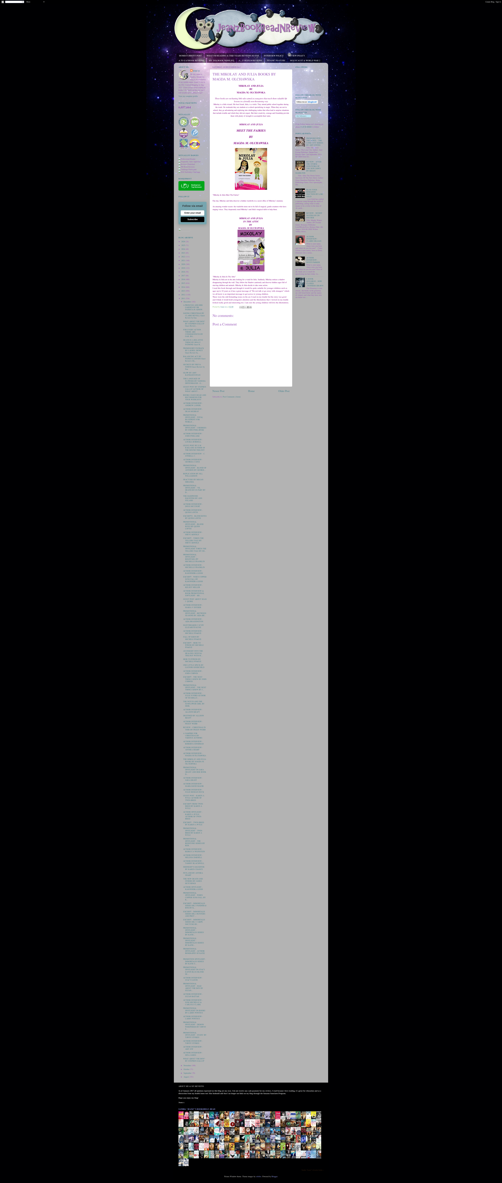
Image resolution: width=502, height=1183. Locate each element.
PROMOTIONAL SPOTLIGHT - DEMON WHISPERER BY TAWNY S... (194, 1025)
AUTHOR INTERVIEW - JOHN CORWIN (193, 672)
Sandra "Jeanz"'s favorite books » (313, 1170)
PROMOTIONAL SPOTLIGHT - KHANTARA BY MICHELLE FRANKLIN (194, 558)
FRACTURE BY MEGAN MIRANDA (193, 480)
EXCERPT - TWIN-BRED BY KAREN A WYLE (193, 823)
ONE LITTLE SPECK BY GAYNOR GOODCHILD (193, 666)
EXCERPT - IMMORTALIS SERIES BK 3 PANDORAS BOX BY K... (194, 905)
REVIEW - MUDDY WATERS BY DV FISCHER (314, 215)
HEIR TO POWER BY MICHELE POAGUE (192, 660)
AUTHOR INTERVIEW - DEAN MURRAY (193, 410)
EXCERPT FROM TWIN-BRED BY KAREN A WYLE (193, 806)
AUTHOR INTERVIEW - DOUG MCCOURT (193, 505)
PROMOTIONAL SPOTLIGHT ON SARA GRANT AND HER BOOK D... (194, 770)
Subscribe (192, 219)
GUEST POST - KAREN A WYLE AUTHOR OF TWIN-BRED (193, 797)
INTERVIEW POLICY (274, 55)
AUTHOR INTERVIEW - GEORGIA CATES (193, 460)
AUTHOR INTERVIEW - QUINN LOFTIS (193, 511)
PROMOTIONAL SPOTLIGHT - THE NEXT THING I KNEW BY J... (194, 687)
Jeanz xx (196, 70)
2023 (183, 253)
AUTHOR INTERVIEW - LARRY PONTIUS (193, 1017)
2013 (183, 291)
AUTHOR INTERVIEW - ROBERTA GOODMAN (193, 742)
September (188, 1073)
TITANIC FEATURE (276, 60)
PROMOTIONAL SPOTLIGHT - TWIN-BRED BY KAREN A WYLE (193, 831)
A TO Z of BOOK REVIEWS (191, 60)
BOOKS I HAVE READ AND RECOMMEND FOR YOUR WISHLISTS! (194, 397)
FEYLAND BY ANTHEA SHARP (193, 874)
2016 (183, 279)
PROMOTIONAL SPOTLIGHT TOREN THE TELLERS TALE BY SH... (194, 548)
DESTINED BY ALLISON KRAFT (193, 716)
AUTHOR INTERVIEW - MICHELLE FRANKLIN (194, 566)
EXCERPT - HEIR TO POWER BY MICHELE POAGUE (193, 645)
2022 (183, 256)
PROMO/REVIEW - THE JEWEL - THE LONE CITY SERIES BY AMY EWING (314, 141)
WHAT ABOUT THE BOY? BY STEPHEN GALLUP (194, 1059)
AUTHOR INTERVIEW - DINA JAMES (193, 1053)
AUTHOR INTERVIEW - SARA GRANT (193, 779)
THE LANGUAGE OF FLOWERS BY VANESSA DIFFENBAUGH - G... (194, 380)
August (186, 1077)
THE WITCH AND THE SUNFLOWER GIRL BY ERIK (193, 703)
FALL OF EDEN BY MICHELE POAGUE (192, 638)
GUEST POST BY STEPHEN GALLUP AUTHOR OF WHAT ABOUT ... (194, 389)
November (188, 1065)
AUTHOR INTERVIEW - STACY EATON (193, 978)
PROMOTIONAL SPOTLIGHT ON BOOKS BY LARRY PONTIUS (194, 1010)
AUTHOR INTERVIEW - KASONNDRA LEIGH (193, 572)
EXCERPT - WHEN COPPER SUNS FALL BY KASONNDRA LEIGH (195, 579)
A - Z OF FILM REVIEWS (250, 60)
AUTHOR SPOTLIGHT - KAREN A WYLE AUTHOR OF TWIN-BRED (193, 815)
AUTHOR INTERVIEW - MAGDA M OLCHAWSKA (194, 754)
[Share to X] (245, 307)
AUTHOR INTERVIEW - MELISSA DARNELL (193, 856)
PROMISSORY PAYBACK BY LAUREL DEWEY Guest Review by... (193, 350)
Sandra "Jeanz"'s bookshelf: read (196, 1109)
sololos (258, 1176)
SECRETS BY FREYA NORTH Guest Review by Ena (194, 366)
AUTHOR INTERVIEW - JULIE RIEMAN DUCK (193, 790)
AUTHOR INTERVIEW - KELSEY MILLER (193, 586)
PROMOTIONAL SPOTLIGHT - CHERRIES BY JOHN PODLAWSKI (194, 427)
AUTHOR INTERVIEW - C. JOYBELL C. (194, 454)
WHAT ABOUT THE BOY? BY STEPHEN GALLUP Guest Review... (194, 323)
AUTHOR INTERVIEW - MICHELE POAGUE (193, 632)
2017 (183, 275)
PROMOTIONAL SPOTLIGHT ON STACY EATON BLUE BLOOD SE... (194, 970)
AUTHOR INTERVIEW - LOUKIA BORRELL (193, 440)
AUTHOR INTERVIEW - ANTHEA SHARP (193, 748)
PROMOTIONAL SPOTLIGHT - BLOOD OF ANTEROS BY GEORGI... (194, 467)
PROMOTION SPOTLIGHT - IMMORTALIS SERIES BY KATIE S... (194, 961)
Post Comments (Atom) (232, 396)
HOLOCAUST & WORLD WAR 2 (305, 60)
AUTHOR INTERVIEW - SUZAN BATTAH (193, 995)
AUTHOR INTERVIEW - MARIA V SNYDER (193, 606)
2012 (183, 294)
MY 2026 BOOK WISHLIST (221, 60)
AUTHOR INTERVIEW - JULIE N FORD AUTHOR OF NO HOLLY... (194, 695)
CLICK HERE (306, 127)
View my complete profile (188, 96)
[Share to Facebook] (248, 307)
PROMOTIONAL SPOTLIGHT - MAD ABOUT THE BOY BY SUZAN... (193, 987)
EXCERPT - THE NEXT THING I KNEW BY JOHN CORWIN (194, 679)
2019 (183, 268)
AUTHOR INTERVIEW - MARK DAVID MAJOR (193, 784)
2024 (183, 249)
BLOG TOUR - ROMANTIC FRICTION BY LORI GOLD (314, 193)
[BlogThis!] (243, 307)
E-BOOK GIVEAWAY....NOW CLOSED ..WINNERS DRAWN (314, 282)
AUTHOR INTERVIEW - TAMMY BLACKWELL (193, 862)
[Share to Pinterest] (250, 307)
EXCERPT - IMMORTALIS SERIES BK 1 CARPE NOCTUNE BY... (194, 921)
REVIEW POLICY (297, 55)
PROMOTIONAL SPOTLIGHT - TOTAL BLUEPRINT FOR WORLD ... (193, 418)
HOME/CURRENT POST (190, 55)
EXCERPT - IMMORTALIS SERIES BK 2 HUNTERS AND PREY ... (194, 913)
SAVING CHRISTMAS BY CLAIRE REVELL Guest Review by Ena (194, 315)
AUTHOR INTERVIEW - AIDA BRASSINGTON (193, 620)
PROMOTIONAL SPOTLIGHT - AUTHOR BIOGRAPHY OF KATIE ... (194, 952)
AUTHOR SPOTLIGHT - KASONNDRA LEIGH (193, 888)
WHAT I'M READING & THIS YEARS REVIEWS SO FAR (233, 55)
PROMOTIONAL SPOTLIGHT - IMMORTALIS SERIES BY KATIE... (193, 931)
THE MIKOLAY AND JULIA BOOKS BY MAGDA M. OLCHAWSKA (194, 761)
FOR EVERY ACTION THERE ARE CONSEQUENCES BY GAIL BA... (193, 333)
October (187, 1069)
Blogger (274, 1176)
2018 (183, 272)
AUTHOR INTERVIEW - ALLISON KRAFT (193, 710)
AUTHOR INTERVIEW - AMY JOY (193, 1048)
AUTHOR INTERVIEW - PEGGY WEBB (193, 722)
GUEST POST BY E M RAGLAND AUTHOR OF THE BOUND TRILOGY (194, 447)
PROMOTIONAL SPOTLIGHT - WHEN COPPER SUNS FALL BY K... (194, 896)
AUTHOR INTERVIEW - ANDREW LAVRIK (193, 404)
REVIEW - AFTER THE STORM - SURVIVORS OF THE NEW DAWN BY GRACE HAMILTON (308, 167)
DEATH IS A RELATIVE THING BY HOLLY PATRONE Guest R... (193, 342)
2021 (183, 260)
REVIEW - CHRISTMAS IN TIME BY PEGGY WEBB (194, 728)
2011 (183, 298)
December (188, 301)
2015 (183, 283)
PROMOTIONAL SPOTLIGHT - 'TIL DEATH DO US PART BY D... (194, 489)
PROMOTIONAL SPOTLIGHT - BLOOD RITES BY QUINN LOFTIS (193, 525)
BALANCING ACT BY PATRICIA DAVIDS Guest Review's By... (194, 358)
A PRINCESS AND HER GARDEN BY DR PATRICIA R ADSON (193, 307)
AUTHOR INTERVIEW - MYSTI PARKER (313, 259)
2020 (183, 264)
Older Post (284, 391)
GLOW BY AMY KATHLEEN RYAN (191, 373)
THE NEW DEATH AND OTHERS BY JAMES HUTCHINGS (193, 881)
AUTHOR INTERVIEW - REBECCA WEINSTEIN (194, 850)
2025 (183, 245)
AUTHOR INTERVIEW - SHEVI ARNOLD (193, 533)
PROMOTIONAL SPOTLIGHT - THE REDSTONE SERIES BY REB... (194, 842)
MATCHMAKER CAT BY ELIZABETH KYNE (193, 626)
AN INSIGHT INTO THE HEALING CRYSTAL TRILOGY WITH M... (193, 653)
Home (251, 391)
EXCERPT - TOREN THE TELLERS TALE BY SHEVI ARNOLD (193, 540)
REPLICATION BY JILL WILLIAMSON (193, 474)
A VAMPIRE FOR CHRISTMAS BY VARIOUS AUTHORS (192, 735)
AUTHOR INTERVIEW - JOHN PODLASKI (193, 434)
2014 (183, 287)
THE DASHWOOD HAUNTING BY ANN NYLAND (192, 498)
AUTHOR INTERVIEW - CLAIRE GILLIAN (313, 238)
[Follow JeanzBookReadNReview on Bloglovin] (306, 103)
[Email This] (240, 307)
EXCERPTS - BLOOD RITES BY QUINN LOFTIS (195, 517)
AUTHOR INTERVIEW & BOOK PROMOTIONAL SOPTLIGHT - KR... (193, 593)
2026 (183, 241)
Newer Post (218, 391)
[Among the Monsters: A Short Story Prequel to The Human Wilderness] (319, 1150)
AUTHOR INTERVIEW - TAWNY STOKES (193, 1042)
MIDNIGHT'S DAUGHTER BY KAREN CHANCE (193, 868)
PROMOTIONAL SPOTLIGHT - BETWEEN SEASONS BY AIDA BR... (194, 613)
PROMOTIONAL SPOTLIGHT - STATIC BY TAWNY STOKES (194, 1034)
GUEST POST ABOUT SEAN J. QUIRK (195, 600)
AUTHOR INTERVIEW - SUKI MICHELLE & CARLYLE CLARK (193, 1002)
